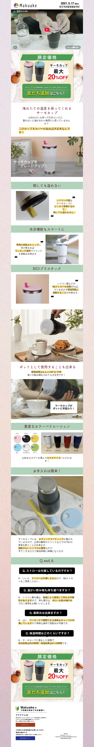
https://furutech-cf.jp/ (66, 738)
